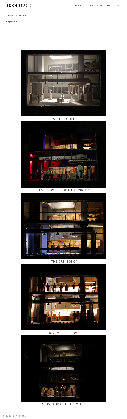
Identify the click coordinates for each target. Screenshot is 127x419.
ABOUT (90, 5)
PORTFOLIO (80, 5)
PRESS (107, 5)
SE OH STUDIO (19, 5)
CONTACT (117, 5)
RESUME (99, 5)
